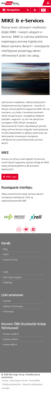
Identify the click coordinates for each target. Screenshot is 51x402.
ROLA (6, 254)
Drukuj (5, 380)
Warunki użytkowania (32, 384)
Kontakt (7, 301)
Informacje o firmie (18, 380)
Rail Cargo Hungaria (12, 277)
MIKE (5, 272)
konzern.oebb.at (11, 334)
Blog (5, 249)
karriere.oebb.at (10, 339)
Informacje (8, 311)
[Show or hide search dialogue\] (27, 10)
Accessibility (34, 380)
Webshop (7, 282)
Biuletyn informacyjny (13, 306)
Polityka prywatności (11, 384)
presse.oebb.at (10, 344)
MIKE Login (11, 176)
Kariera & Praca (10, 259)
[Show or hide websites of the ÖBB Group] (48, 3)
